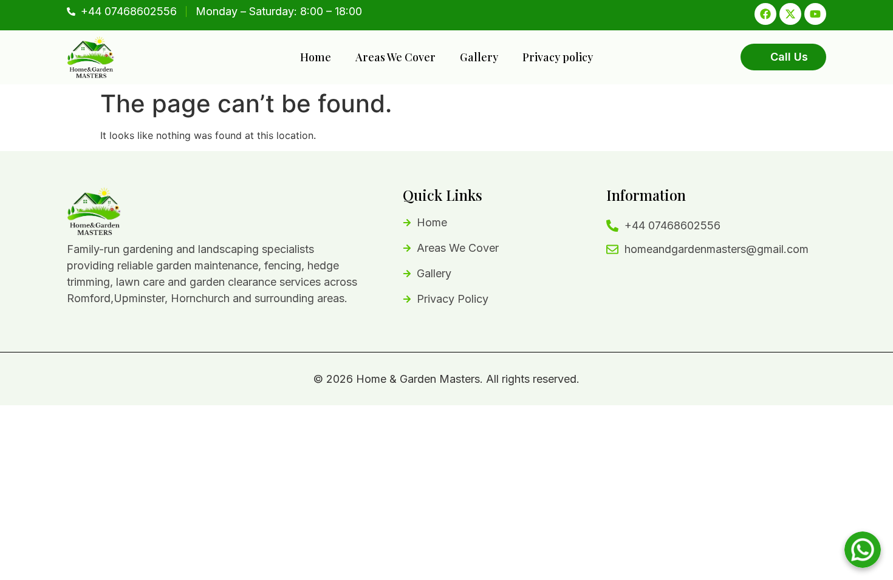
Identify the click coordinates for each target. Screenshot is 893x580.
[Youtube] (815, 14)
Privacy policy (557, 57)
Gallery (479, 57)
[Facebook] (765, 14)
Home (315, 57)
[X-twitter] (790, 14)
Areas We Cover (395, 57)
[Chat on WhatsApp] (862, 549)
